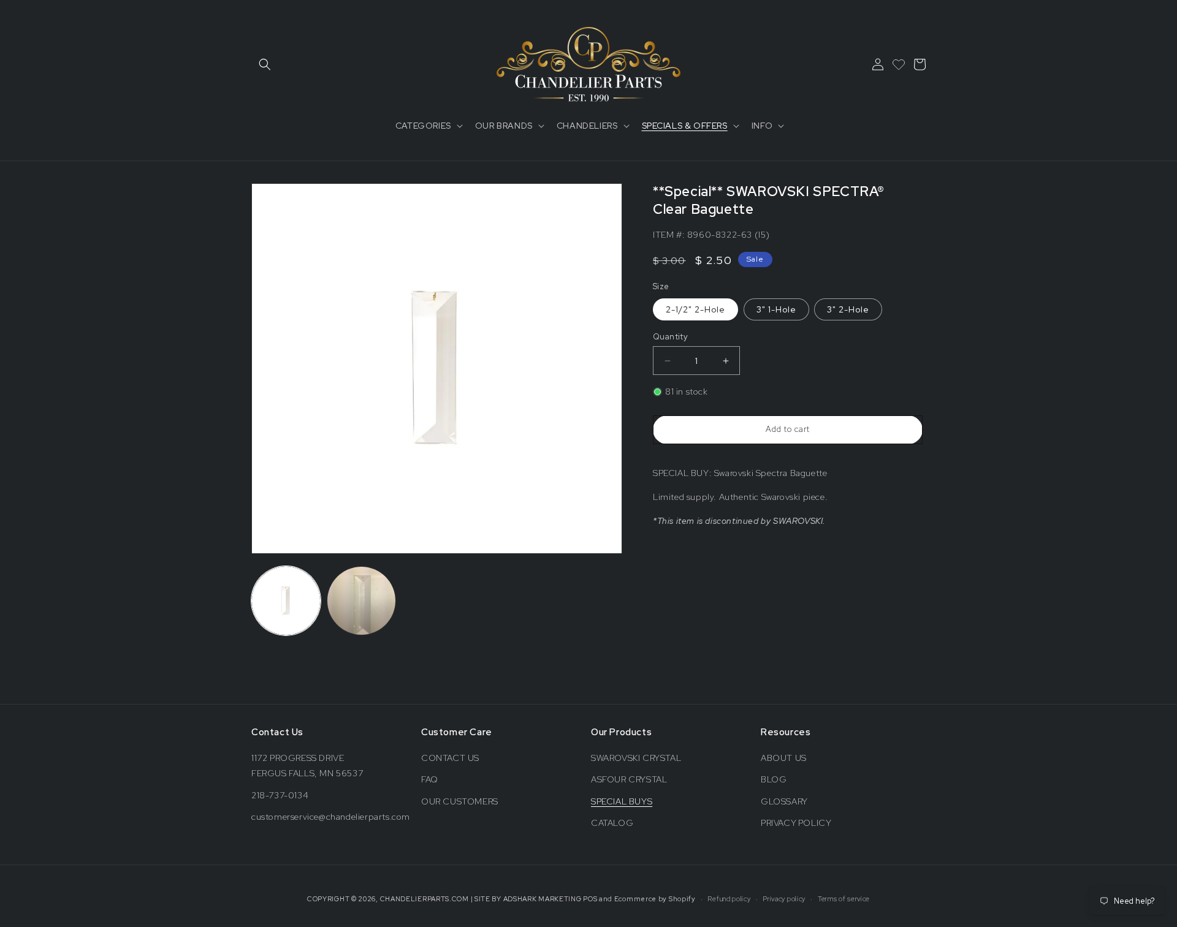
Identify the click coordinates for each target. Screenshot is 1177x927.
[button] (264, 64)
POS (590, 899)
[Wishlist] (898, 64)
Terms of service (844, 899)
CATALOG (612, 822)
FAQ (429, 779)
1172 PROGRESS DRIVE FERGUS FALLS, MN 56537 (307, 765)
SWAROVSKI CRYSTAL (636, 757)
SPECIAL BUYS (621, 801)
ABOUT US (784, 757)
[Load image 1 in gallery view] (286, 600)
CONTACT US (450, 757)
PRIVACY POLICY (796, 822)
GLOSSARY (784, 801)
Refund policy (728, 899)
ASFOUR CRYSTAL (629, 779)
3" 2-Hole (848, 309)
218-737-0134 (279, 795)
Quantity (670, 336)
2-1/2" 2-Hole (695, 309)
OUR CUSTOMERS (459, 801)
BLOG (774, 779)
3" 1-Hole (776, 309)
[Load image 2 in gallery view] (361, 600)
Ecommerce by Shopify (655, 899)
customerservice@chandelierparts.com (330, 816)
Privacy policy (784, 899)
